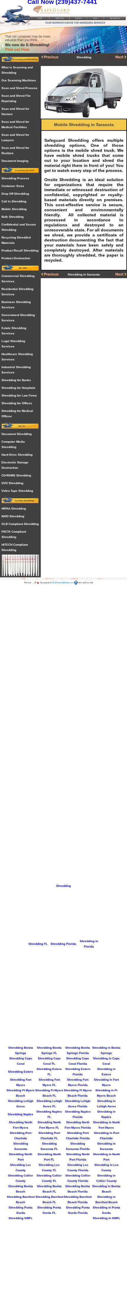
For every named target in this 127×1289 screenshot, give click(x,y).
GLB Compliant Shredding (20, 524)
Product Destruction (15, 258)
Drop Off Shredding (15, 193)
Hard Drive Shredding (16, 454)
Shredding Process (15, 178)
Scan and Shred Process (19, 88)
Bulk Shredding (12, 216)
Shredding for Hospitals (18, 387)
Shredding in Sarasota (84, 274)
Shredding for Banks (16, 380)
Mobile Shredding (14, 209)
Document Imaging (14, 160)
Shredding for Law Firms (19, 395)
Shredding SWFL (20, 1218)
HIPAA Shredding (13, 508)
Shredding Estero (20, 1071)
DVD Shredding (12, 483)
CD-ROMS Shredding (16, 475)
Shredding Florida (63, 943)
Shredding (63, 885)
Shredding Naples (20, 1114)
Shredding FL (38, 943)
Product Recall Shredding (19, 250)
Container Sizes (12, 186)
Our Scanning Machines (18, 80)
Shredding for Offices (16, 403)
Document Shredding (16, 434)
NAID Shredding (12, 516)
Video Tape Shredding (17, 490)
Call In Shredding (13, 201)
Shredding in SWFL (106, 1218)
